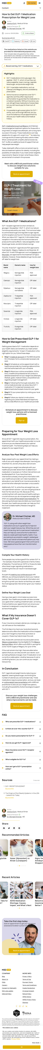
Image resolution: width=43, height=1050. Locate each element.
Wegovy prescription (10, 642)
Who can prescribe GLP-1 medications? (21, 721)
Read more (7, 59)
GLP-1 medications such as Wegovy (15, 126)
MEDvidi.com (19, 1018)
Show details (35, 1043)
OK (22, 1047)
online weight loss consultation (16, 682)
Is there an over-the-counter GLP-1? (19, 729)
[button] (39, 2)
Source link (9, 789)
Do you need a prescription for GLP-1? (20, 736)
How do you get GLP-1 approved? (18, 743)
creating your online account (21, 574)
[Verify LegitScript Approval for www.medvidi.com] (16, 1016)
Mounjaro (5, 255)
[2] (30, 134)
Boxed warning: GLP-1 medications (19, 66)
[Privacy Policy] (11, 1039)
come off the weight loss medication (23, 499)
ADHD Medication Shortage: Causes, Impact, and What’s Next (20, 903)
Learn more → (13, 210)
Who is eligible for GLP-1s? (16, 759)
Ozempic (34, 252)
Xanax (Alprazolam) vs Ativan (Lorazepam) (20, 859)
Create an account (17, 357)
